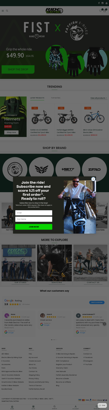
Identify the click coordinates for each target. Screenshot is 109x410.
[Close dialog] (93, 179)
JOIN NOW (34, 226)
